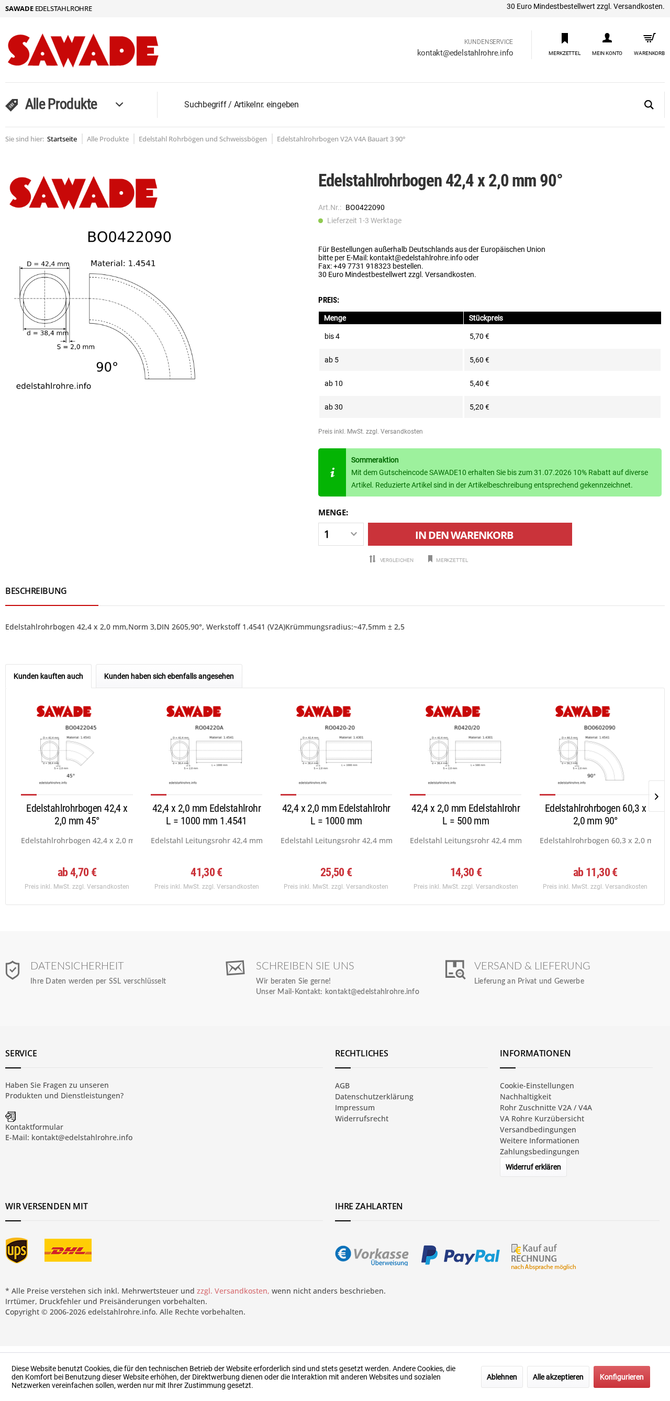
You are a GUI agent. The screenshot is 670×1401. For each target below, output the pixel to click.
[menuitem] (564, 43)
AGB (342, 1085)
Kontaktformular (34, 1127)
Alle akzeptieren (558, 1377)
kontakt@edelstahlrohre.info (465, 53)
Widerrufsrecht (361, 1118)
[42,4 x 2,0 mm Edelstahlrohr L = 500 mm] (465, 749)
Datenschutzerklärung (374, 1096)
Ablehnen (502, 1377)
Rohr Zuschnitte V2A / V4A (546, 1107)
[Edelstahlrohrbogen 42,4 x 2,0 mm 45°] (76, 749)
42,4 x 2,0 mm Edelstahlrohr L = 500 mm (465, 814)
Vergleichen (396, 560)
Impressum (355, 1107)
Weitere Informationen (539, 1140)
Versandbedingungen (538, 1129)
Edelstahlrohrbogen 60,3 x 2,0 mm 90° (595, 814)
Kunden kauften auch (48, 676)
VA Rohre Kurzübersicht (542, 1118)
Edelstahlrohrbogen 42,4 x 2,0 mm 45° (76, 814)
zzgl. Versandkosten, (233, 1291)
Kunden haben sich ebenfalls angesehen (169, 676)
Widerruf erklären (533, 1167)
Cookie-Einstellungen (537, 1085)
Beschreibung (36, 591)
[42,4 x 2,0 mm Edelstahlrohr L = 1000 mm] (336, 749)
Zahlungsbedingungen (539, 1151)
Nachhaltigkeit (525, 1096)
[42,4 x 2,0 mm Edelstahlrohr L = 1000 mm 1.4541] (206, 749)
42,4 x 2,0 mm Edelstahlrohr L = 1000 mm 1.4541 (206, 814)
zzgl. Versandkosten (394, 431)
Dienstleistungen (90, 1095)
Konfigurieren (622, 1377)
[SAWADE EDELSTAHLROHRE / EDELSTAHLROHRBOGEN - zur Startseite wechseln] (105, 51)
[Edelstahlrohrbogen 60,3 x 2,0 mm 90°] (595, 749)
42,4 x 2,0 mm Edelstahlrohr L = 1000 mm (336, 814)
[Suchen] (649, 105)
